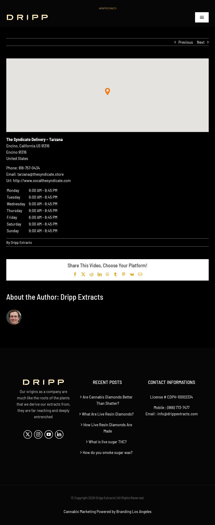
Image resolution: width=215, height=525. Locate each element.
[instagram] (38, 434)
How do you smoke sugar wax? (107, 452)
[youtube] (49, 434)
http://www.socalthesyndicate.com (42, 180)
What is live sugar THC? (108, 441)
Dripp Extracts (21, 242)
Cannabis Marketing (80, 511)
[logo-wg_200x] (27, 16)
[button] (107, 91)
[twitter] (28, 434)
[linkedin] (59, 434)
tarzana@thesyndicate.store (40, 174)
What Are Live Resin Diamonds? (108, 413)
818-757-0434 (29, 167)
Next (201, 42)
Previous (185, 42)
